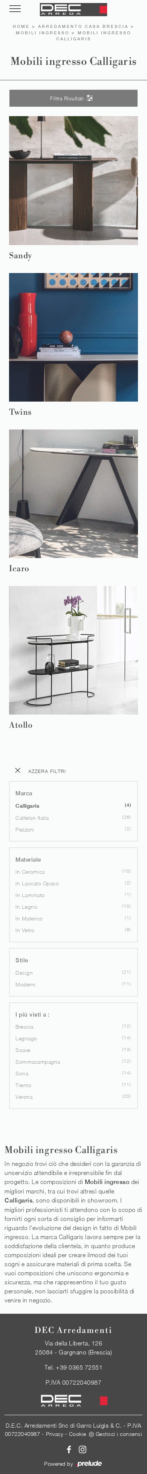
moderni (25, 984)
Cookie (77, 1434)
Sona (21, 1073)
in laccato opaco (37, 883)
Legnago (26, 1038)
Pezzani (24, 829)
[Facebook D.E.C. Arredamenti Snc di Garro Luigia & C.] (68, 1448)
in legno (26, 906)
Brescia (24, 1026)
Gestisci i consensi (119, 1434)
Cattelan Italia (32, 817)
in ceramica (30, 871)
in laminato (30, 895)
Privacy (54, 1434)
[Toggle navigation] (15, 9)
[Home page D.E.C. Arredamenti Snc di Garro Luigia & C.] (73, 10)
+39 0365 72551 (79, 1367)
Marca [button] (23, 793)
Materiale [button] (28, 859)
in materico (29, 918)
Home (21, 26)
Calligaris (27, 806)
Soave (23, 1050)
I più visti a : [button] (32, 1014)
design (24, 972)
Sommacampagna (37, 1061)
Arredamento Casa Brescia (83, 26)
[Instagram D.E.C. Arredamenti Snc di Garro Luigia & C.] (80, 1448)
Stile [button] (21, 960)
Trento (23, 1085)
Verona (23, 1097)
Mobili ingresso (42, 33)
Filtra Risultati (68, 98)
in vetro (24, 930)
